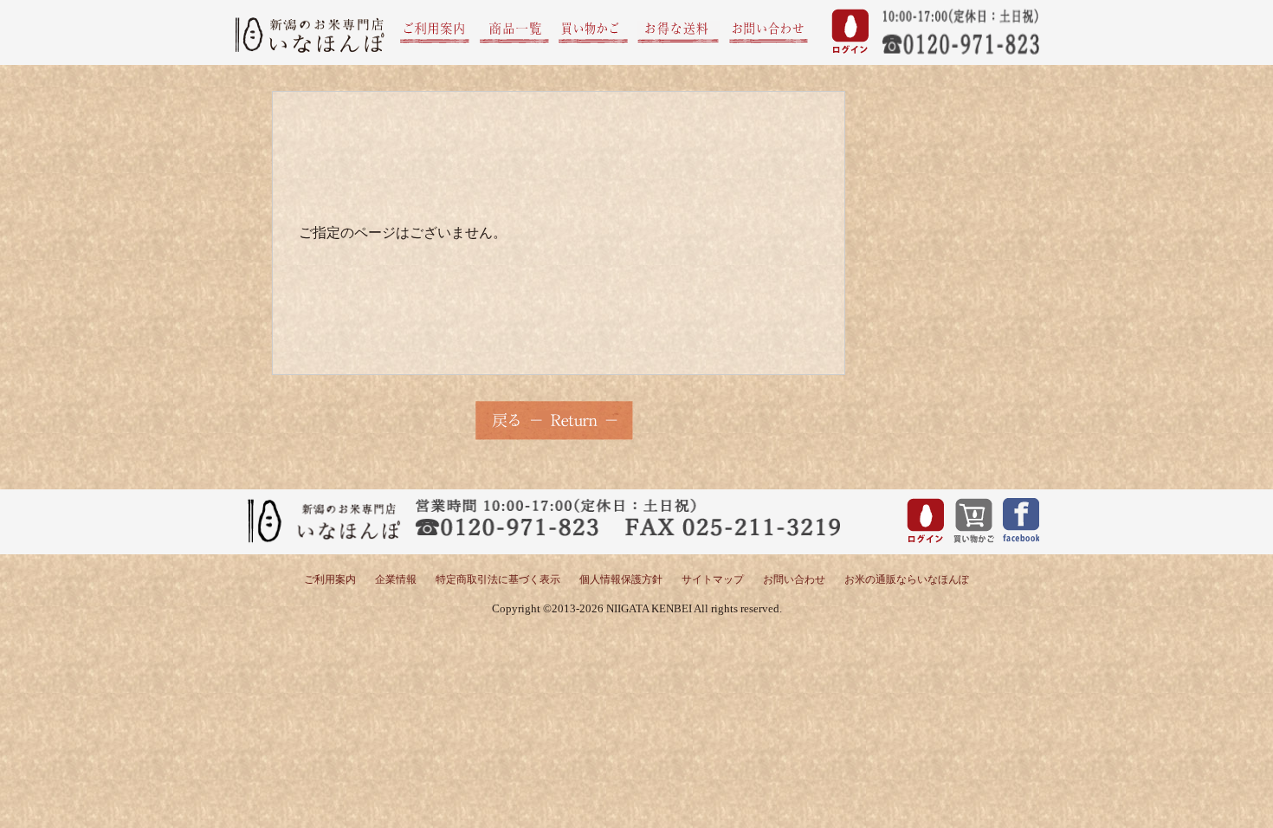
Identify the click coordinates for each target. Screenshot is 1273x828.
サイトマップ (713, 579)
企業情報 (396, 579)
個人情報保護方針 (620, 579)
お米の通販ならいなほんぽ (906, 579)
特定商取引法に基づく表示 (498, 579)
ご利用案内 (330, 579)
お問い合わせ (794, 579)
